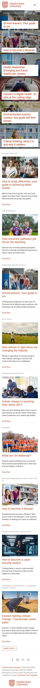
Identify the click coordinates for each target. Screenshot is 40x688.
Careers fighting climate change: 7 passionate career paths (19, 619)
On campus (5, 153)
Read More (6, 204)
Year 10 (27, 36)
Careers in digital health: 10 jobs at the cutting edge (19, 96)
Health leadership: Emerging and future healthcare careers (15, 70)
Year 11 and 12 (22, 13)
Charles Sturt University (11, 667)
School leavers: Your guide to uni (19, 25)
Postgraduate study (9, 60)
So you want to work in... (18, 586)
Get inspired (7, 36)
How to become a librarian (19, 50)
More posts (9, 648)
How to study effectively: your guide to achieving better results (19, 184)
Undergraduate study (9, 13)
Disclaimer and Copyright (27, 675)
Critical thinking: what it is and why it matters (18, 143)
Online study (14, 153)
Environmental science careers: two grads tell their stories (19, 117)
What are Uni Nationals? (16, 455)
